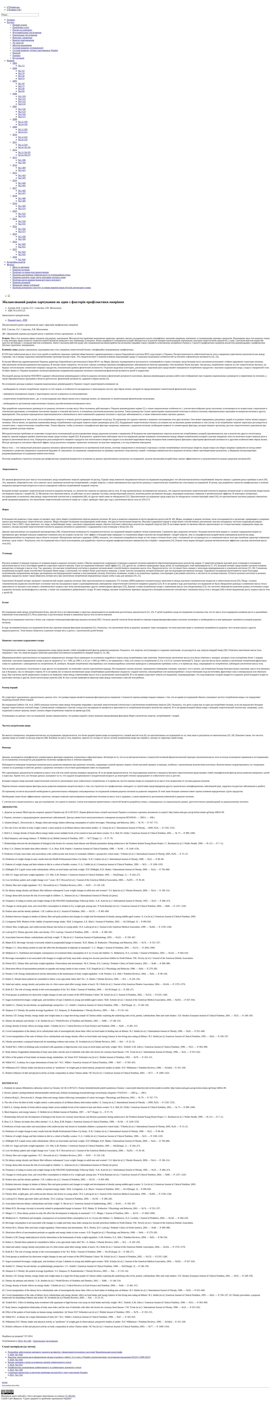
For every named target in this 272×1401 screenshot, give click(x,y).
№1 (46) (22, 190)
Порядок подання (20, 269)
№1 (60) (22, 244)
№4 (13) (22, 104)
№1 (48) (22, 198)
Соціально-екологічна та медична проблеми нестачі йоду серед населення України (48, 1372)
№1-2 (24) (22, 145)
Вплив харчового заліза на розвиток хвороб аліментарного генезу (40, 1362)
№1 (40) (22, 167)
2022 (14, 226)
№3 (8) (21, 88)
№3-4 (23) (22, 139)
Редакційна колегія (16, 262)
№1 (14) (22, 109)
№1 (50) (22, 206)
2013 (14, 157)
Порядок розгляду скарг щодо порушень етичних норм (39, 277)
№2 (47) (22, 193)
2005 (14, 81)
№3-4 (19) (22, 124)
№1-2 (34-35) (24, 152)
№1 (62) (22, 252)
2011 (14, 142)
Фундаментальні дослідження (26, 32)
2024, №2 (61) (16, 1365)
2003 (14, 63)
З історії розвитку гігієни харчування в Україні (35, 50)
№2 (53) (22, 216)
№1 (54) (22, 221)
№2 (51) (22, 208)
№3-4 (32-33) (24, 147)
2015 (14, 173)
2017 (14, 188)
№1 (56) (22, 229)
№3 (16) (22, 114)
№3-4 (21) (22, 132)
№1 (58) (22, 236)
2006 (14, 94)
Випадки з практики (22, 37)
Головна (11, 20)
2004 (14, 68)
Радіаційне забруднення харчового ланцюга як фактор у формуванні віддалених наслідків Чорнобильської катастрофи (65, 1352)
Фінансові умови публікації (25, 285)
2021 (14, 218)
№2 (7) (21, 86)
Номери (10, 60)
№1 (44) (22, 183)
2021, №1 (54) (16, 1375)
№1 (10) (22, 96)
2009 (14, 127)
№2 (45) (22, 185)
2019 (14, 203)
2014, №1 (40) (24, 1341)
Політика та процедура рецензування (30, 272)
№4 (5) (21, 78)
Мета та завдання (20, 267)
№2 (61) (22, 247)
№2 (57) (22, 231)
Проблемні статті (20, 27)
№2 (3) (21, 73)
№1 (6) (21, 83)
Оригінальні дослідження (24, 35)
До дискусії (18, 43)
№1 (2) (21, 71)
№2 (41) (22, 170)
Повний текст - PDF (17, 320)
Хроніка (16, 55)
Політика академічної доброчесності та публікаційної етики (41, 275)
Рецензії (16, 53)
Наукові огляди (19, 25)
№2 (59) (22, 239)
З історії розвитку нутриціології (27, 48)
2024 (14, 241)
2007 (14, 106)
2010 (14, 134)
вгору (5, 1382)
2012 (14, 150)
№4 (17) (22, 116)
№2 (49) (22, 201)
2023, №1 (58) (16, 1370)
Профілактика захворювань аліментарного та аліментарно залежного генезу (44, 1367)
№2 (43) (22, 178)
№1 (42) (22, 175)
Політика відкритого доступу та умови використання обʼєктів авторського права (51, 287)
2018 (14, 196)
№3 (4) (21, 76)
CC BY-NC (70, 1396)
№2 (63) (22, 254)
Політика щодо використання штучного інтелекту (36, 280)
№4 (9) (21, 91)
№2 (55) (22, 224)
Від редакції (18, 58)
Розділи (10, 22)
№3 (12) (22, 101)
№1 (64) (22, 259)
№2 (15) (22, 111)
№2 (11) (22, 99)
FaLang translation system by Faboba (10, 1385)
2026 (14, 257)
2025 (14, 249)
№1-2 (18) (22, 122)
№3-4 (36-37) (24, 155)
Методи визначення (22, 45)
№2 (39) (22, 162)
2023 (14, 234)
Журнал (10, 264)
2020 (14, 211)
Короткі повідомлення (23, 40)
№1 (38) (22, 160)
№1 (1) (21, 65)
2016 (14, 180)
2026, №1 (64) (16, 1354)
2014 (14, 165)
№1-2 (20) (22, 129)
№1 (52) (22, 213)
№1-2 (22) (22, 137)
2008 (14, 119)
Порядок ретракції (21, 282)
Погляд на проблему (22, 30)
